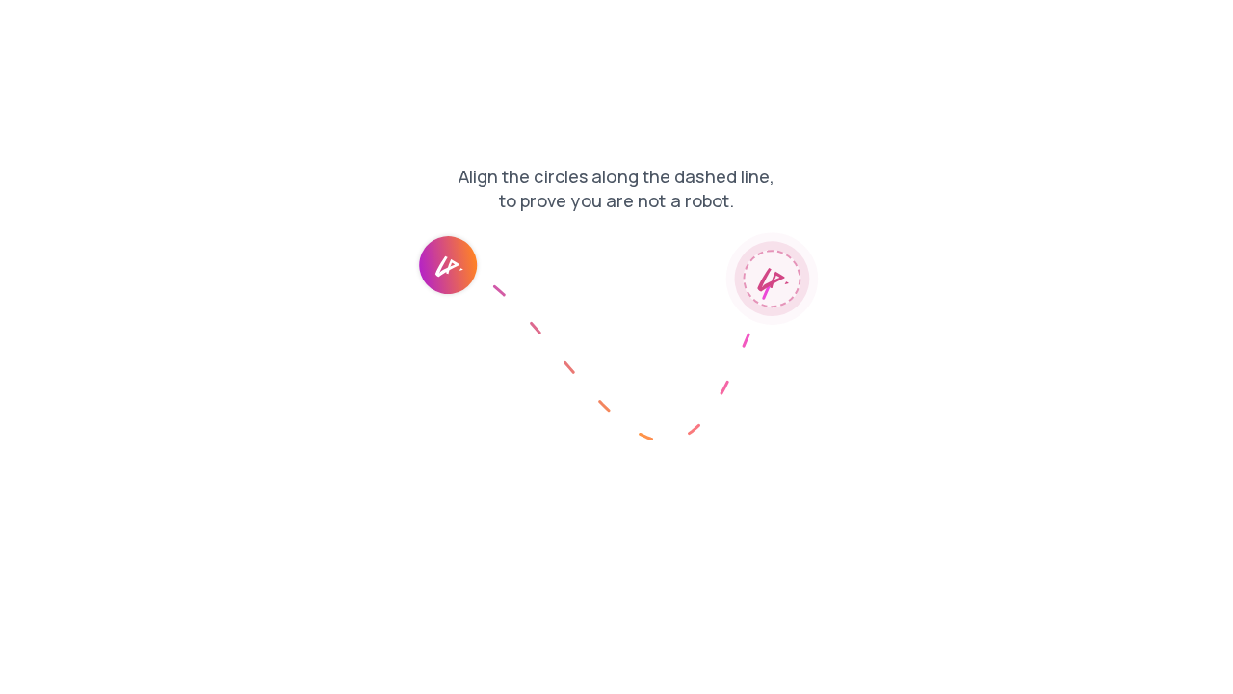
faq (131, 28)
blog (177, 28)
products (239, 28)
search (309, 28)
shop (83, 28)
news (29, 28)
